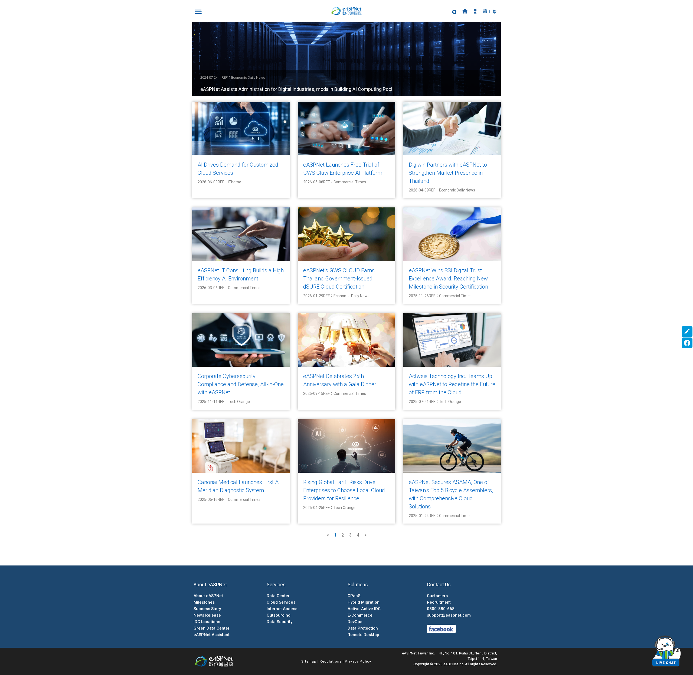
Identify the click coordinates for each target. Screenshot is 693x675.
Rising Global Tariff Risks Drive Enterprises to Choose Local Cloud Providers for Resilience (344, 490)
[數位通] (346, 10)
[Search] (454, 12)
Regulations (331, 661)
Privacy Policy (358, 661)
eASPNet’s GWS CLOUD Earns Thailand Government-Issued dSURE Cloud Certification (339, 278)
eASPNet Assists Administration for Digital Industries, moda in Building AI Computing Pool (296, 89)
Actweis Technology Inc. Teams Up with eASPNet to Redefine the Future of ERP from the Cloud (452, 384)
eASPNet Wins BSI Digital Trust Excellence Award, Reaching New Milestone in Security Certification (448, 278)
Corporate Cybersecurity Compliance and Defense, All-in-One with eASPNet (241, 384)
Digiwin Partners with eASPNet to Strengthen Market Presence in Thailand (448, 172)
